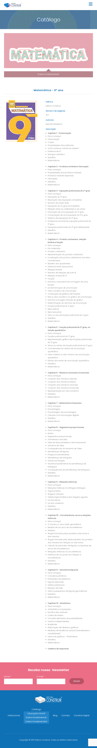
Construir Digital (81, 715)
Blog (55, 715)
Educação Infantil (36, 713)
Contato (65, 715)
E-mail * (40, 676)
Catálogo (36, 709)
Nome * (7, 676)
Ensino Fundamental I (36, 717)
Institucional (14, 715)
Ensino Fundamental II (36, 721)
